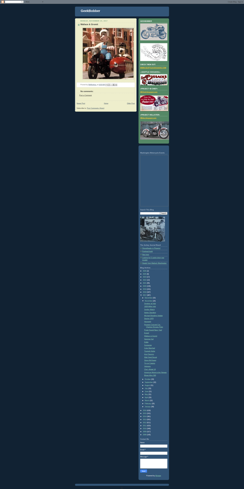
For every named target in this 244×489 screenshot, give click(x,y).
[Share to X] (111, 85)
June (147, 391)
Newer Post (81, 103)
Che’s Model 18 (150, 369)
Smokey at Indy (150, 304)
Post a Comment (85, 95)
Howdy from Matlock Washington (154, 263)
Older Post (131, 103)
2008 (145, 435)
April (147, 397)
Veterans (147, 366)
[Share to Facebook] (113, 85)
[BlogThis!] (109, 85)
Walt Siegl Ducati (150, 357)
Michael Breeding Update (153, 316)
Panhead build (147, 251)
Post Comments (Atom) (95, 108)
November (149, 301)
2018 (145, 292)
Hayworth (147, 322)
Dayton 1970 (149, 319)
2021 (145, 283)
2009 (145, 432)
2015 (145, 413)
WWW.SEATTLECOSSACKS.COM (153, 68)
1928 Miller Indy (150, 306)
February (148, 404)
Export (146, 333)
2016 (145, 410)
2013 (145, 419)
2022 (145, 280)
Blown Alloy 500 (150, 375)
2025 (145, 274)
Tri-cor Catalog (149, 363)
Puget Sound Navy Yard (153, 330)
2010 (145, 428)
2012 (145, 423)
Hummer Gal (149, 339)
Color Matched (149, 348)
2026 (145, 271)
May (146, 394)
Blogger (158, 476)
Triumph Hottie (149, 351)
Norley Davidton (150, 313)
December (149, 298)
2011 (145, 426)
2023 (145, 277)
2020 (145, 286)
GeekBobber (90, 11)
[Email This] (106, 85)
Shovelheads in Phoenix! (151, 248)
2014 (145, 416)
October (148, 379)
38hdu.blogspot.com (148, 118)
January (148, 407)
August (147, 385)
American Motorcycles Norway (155, 372)
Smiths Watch (149, 309)
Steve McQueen (150, 360)
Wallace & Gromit (150, 336)
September (149, 382)
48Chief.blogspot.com (148, 92)
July (146, 388)
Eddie (146, 342)
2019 (145, 289)
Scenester (148, 345)
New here (145, 255)
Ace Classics (149, 354)
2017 (145, 295)
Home (106, 103)
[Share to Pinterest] (116, 85)
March (147, 400)
